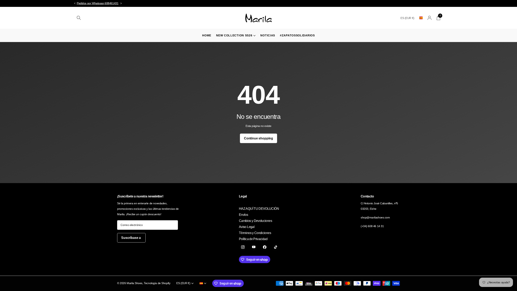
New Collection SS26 (234, 35)
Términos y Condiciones (255, 233)
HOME (206, 35)
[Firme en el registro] (430, 17)
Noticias (267, 35)
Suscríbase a (131, 237)
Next (121, 3)
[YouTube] (253, 247)
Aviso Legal (246, 227)
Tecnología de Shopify (157, 283)
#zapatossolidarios (297, 35)
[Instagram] (243, 247)
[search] (79, 17)
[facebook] (264, 247)
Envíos (243, 214)
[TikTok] (275, 247)
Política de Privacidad (253, 239)
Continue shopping (258, 138)
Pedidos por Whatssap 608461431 (97, 3)
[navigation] (75, 3)
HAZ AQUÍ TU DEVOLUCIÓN (259, 208)
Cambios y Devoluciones (255, 220)
